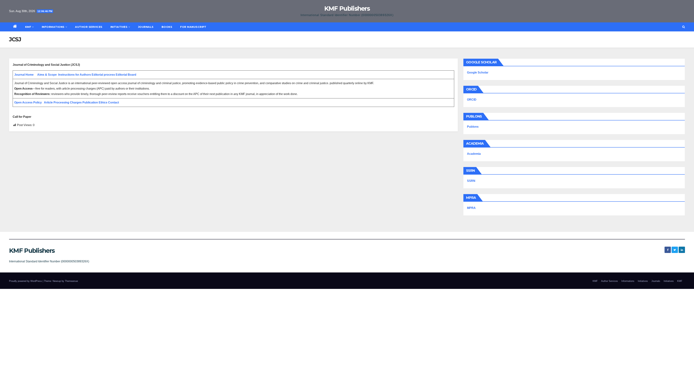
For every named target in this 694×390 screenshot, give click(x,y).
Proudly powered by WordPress (26, 281)
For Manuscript (193, 27)
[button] (683, 26)
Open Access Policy (28, 102)
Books (167, 27)
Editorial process (103, 74)
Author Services (88, 27)
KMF (28, 27)
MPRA (471, 207)
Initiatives (119, 27)
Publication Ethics (94, 102)
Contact (113, 102)
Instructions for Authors (74, 74)
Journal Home (24, 74)
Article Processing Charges (63, 102)
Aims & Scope (47, 74)
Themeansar (71, 281)
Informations (53, 27)
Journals (146, 27)
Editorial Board (126, 74)
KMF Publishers (347, 8)
